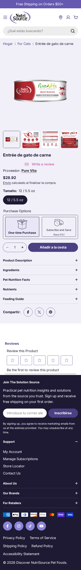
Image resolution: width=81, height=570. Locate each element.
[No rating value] (13, 164)
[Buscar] (72, 31)
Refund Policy (42, 546)
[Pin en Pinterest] (50, 312)
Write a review (43, 164)
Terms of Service (43, 538)
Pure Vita (29, 171)
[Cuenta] (68, 17)
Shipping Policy (15, 546)
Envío (7, 183)
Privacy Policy (14, 538)
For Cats (24, 44)
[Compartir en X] (39, 312)
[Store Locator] (60, 17)
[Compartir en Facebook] (28, 312)
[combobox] (40, 30)
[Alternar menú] (5, 17)
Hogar (8, 44)
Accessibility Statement (21, 554)
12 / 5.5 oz (15, 200)
